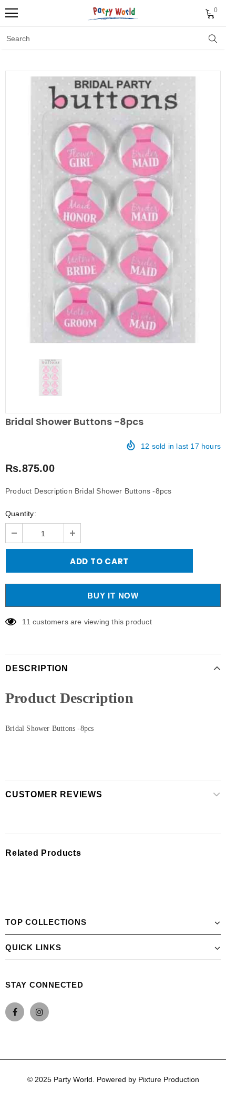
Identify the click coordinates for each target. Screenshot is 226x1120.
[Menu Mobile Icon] (11, 13)
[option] (113, 209)
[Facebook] (14, 1011)
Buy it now (113, 595)
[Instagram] (39, 1011)
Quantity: (20, 513)
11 (26, 621)
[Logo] (113, 13)
